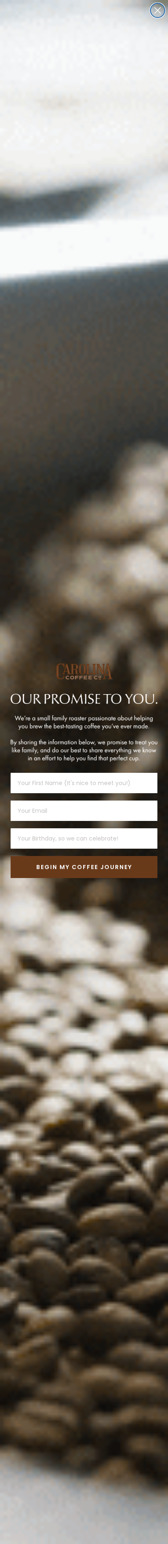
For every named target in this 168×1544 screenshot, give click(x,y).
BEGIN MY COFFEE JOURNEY (84, 867)
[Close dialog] (157, 10)
